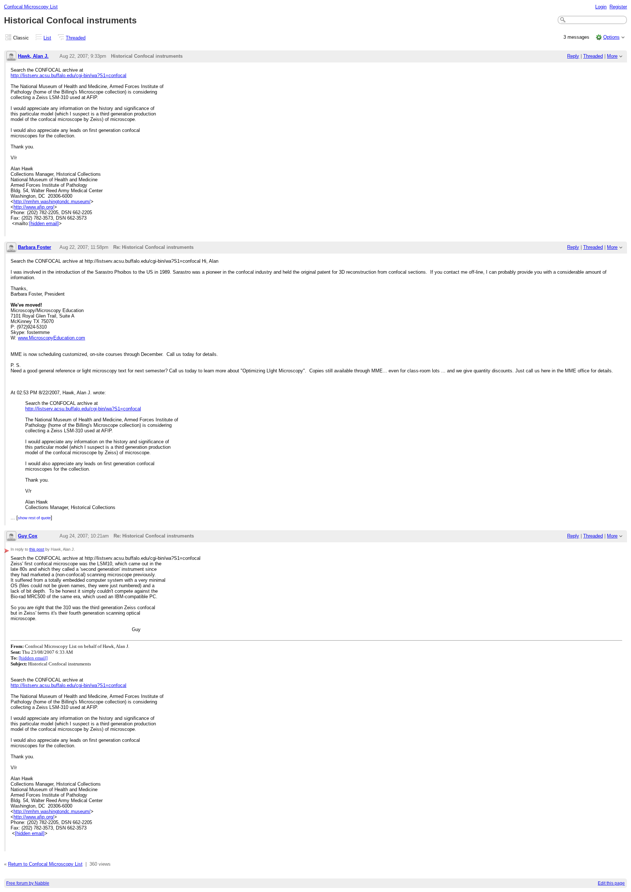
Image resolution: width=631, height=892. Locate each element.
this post (36, 549)
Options (611, 37)
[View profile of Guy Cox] (11, 536)
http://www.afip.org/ (34, 207)
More (612, 56)
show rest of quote (34, 518)
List (47, 38)
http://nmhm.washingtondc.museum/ (52, 201)
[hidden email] (44, 223)
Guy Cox (27, 536)
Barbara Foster (34, 247)
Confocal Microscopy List (31, 7)
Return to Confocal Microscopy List (45, 864)
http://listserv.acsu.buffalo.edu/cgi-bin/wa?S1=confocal (68, 75)
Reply (573, 56)
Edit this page (611, 883)
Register (618, 7)
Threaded (75, 38)
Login (601, 7)
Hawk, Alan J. (33, 56)
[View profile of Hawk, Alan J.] (11, 56)
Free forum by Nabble (27, 883)
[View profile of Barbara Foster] (11, 248)
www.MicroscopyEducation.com (51, 338)
